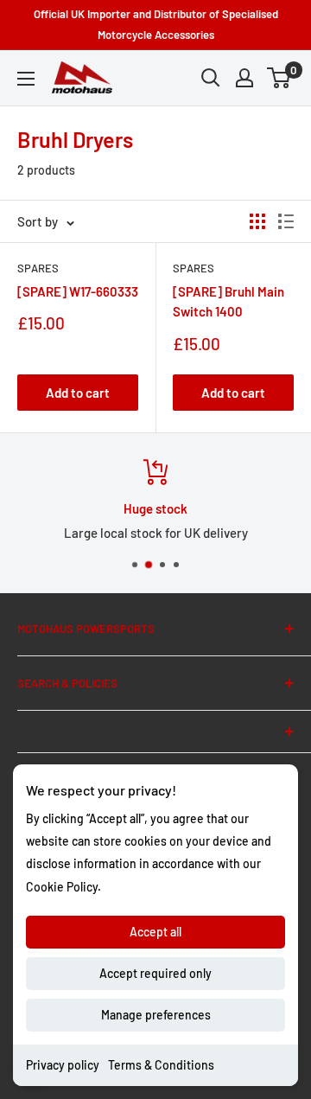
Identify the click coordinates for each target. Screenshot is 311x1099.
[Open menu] (26, 79)
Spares (38, 268)
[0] (279, 77)
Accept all (155, 931)
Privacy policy (62, 1064)
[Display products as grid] (257, 221)
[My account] (244, 77)
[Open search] (210, 77)
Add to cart (78, 392)
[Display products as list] (286, 221)
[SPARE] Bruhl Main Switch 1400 (228, 301)
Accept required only (155, 973)
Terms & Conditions (161, 1064)
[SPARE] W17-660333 (77, 291)
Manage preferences (156, 1014)
